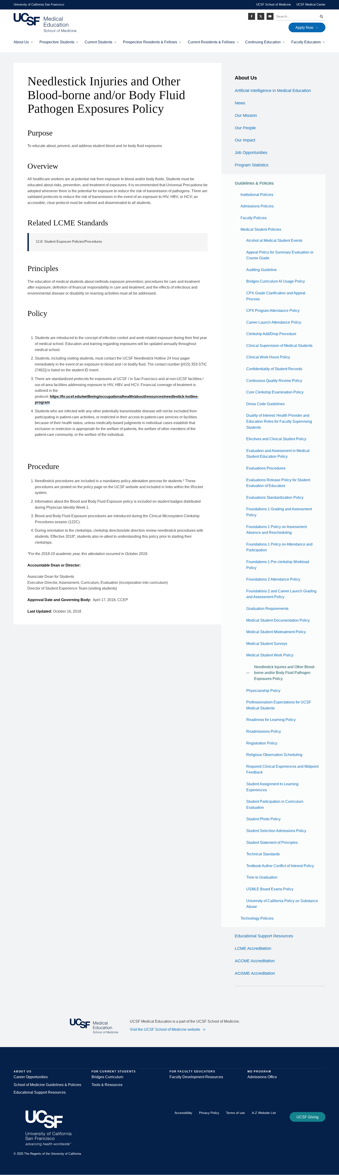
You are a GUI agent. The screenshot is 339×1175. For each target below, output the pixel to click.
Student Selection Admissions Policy (276, 831)
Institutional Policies (257, 195)
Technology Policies (257, 918)
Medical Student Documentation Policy (278, 620)
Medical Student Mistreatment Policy (276, 632)
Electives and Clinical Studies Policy (276, 439)
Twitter (260, 16)
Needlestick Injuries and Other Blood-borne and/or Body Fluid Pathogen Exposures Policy (284, 673)
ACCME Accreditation (255, 961)
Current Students (98, 42)
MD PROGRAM (259, 1071)
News (240, 103)
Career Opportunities (31, 1077)
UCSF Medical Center (310, 4)
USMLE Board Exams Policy (269, 889)
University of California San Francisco (39, 4)
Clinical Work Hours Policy (268, 357)
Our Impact (245, 140)
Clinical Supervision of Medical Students (279, 346)
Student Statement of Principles (272, 842)
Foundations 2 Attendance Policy (273, 579)
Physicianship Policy (263, 691)
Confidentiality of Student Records (274, 369)
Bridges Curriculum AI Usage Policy (275, 281)
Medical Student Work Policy (269, 655)
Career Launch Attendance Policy (273, 322)
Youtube (270, 16)
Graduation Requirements (267, 609)
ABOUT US (22, 1071)
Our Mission (246, 115)
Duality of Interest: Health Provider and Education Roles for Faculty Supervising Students (279, 421)
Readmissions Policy (263, 731)
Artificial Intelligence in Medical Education (273, 90)
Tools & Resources (107, 1085)
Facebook (251, 16)
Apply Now (304, 28)
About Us (21, 42)
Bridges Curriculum (107, 1077)
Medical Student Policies (261, 229)
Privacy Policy (209, 1113)
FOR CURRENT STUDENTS (114, 1071)
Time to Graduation (261, 877)
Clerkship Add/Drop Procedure (271, 334)
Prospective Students (56, 42)
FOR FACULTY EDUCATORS (192, 1071)
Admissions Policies (257, 206)
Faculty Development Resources (196, 1077)
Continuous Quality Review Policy (274, 381)
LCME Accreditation (253, 948)
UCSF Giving (307, 1117)
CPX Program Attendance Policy (273, 311)
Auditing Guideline (261, 270)
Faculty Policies (254, 218)
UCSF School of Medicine (273, 4)
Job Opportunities (251, 152)
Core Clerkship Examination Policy (274, 392)
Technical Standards (263, 854)
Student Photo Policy (263, 819)
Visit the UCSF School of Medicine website (165, 1029)
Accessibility (183, 1113)
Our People (245, 128)
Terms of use (235, 1113)
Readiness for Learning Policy (271, 720)
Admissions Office (262, 1077)
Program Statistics (251, 165)
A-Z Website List (264, 1113)
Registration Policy (261, 743)
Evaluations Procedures (265, 468)
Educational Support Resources (264, 936)
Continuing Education (263, 42)
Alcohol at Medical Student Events (274, 240)
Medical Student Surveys (266, 644)
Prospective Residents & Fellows (150, 42)
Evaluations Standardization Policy (274, 497)
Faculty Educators (306, 42)
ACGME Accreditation (255, 973)
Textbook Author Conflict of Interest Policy (280, 866)
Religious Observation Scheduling (274, 755)
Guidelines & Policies (254, 183)
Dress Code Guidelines (265, 404)
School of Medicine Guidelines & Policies (47, 1085)
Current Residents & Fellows (211, 42)
